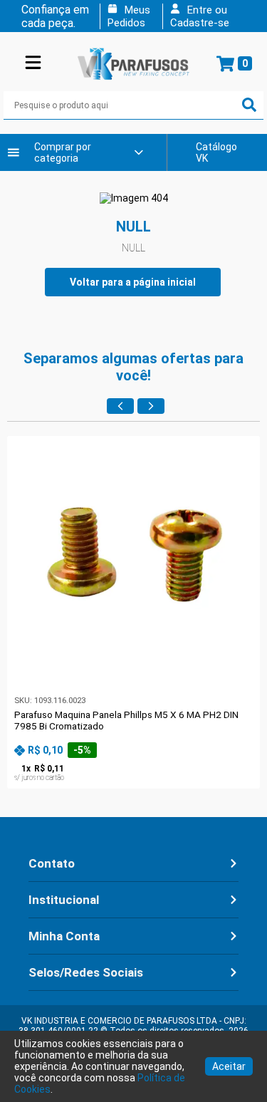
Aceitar (229, 1066)
